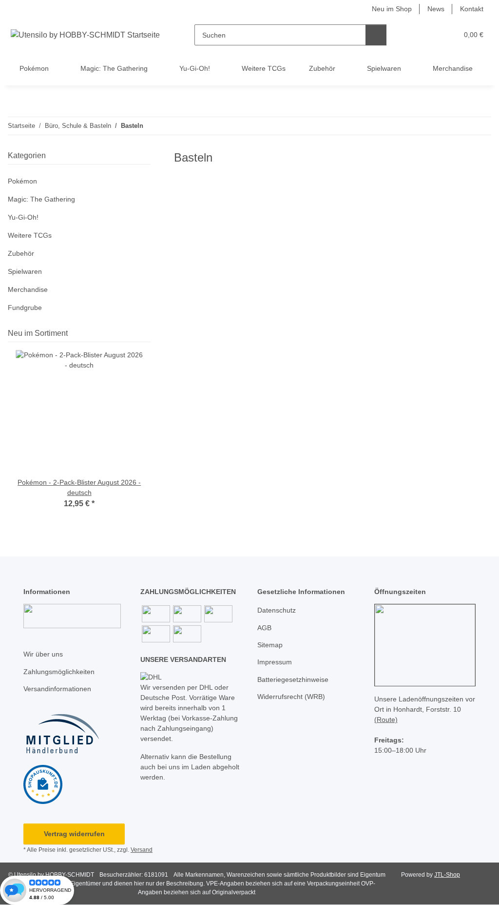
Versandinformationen (57, 689)
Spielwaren (25, 271)
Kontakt (471, 9)
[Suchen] (375, 34)
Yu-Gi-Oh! (23, 217)
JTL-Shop (447, 874)
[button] (412, 35)
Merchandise (28, 289)
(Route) (386, 719)
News (435, 9)
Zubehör (21, 253)
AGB (264, 628)
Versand (142, 849)
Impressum (274, 662)
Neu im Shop (392, 9)
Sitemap (270, 645)
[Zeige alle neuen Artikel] (148, 333)
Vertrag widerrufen (74, 834)
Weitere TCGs (30, 235)
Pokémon (22, 181)
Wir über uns (43, 654)
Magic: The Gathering (41, 199)
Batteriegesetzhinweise (292, 679)
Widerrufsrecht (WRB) (291, 696)
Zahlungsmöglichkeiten (59, 672)
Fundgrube (25, 307)
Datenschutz (276, 610)
